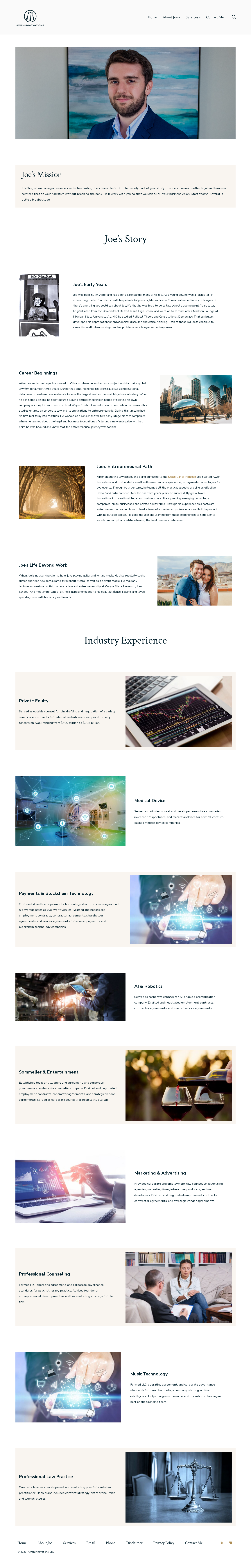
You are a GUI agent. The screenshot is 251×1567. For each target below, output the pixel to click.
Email (90, 1542)
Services (192, 17)
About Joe (170, 17)
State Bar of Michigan (182, 477)
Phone (110, 1542)
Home (152, 17)
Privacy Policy (163, 1542)
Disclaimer (134, 1542)
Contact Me (215, 17)
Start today (199, 194)
